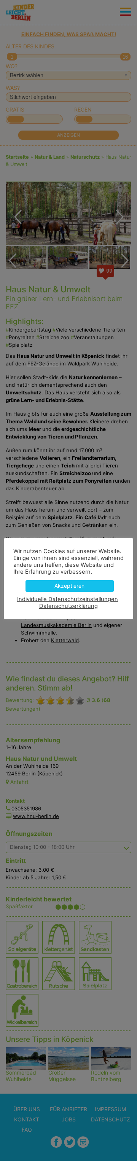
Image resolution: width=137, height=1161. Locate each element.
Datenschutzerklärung (68, 606)
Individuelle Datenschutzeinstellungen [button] (67, 599)
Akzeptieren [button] (69, 585)
